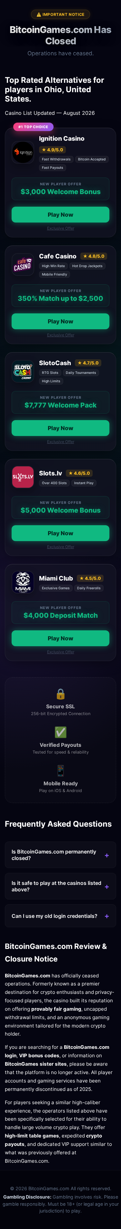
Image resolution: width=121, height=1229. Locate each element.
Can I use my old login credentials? (54, 916)
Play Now (60, 214)
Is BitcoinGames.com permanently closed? (54, 854)
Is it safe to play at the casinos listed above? (56, 886)
